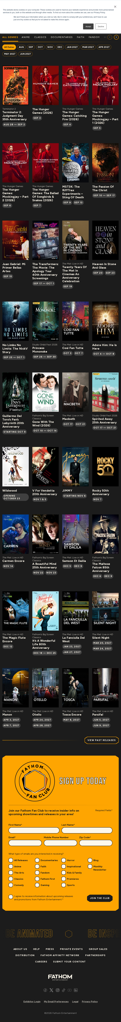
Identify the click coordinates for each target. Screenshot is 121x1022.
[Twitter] (51, 990)
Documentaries (49, 860)
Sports (71, 885)
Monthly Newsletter (99, 868)
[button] (116, 37)
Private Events (71, 949)
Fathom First (48, 878)
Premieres (73, 878)
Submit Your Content (69, 961)
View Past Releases (102, 740)
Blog (95, 860)
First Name (15, 824)
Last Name (68, 824)
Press (50, 949)
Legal (75, 1001)
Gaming (45, 885)
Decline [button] (101, 26)
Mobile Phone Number (56, 837)
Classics (18, 878)
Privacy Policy (90, 1001)
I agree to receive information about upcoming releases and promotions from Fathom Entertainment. (43, 898)
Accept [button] (88, 26)
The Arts (19, 872)
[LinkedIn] (76, 990)
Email (12, 837)
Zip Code (85, 837)
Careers (41, 961)
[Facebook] (45, 990)
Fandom (45, 872)
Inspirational (74, 866)
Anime (17, 866)
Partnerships (95, 955)
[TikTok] (63, 990)
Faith (43, 866)
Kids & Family (74, 872)
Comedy (19, 885)
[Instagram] (57, 990)
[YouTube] (69, 990)
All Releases (21, 860)
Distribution (25, 955)
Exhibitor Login (31, 1001)
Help (36, 949)
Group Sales (98, 949)
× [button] (115, 5)
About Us (20, 949)
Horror (71, 860)
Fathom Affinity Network (60, 955)
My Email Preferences (56, 1001)
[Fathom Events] (60, 977)
